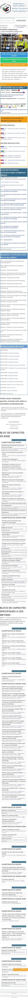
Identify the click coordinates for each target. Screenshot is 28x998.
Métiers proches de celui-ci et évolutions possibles (14, 54)
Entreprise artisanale (13, 362)
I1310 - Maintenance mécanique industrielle (14, 160)
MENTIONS (14, 993)
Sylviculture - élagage (20, 817)
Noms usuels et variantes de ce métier (14, 65)
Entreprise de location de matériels (16, 365)
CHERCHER (21, 21)
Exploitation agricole (13, 372)
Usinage (20, 896)
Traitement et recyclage (14, 920)
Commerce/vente (11, 387)
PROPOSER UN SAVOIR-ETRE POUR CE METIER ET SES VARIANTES (14, 84)
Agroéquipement (8, 239)
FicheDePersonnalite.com (7, 413)
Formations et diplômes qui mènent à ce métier (14, 60)
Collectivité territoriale (13, 353)
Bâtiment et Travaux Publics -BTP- (15, 384)
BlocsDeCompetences (19, 3)
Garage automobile (12, 375)
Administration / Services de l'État (15, 381)
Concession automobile (14, 356)
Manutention (9, 577)
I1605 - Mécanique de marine (11, 163)
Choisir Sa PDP (14, 428)
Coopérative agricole (13, 359)
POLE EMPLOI (20, 27)
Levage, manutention (12, 390)
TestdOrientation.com (6, 407)
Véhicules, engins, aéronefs (9, 33)
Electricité (23, 541)
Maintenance (10, 393)
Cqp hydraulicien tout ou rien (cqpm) (10, 182)
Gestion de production (16, 903)
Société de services (13, 378)
